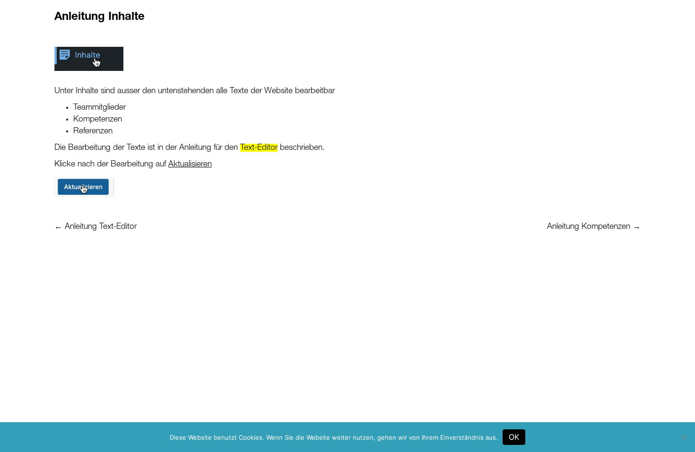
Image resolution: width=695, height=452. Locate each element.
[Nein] (683, 437)
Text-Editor (259, 148)
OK (514, 437)
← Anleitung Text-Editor (95, 227)
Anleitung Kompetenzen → (594, 227)
